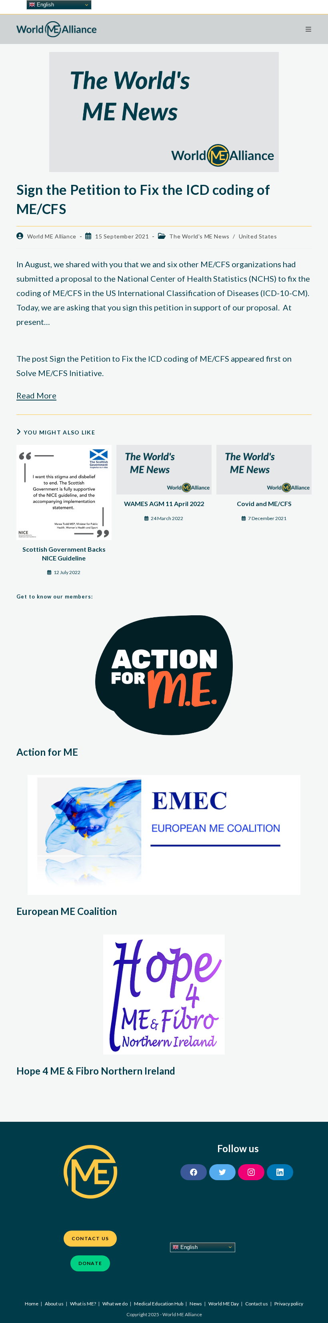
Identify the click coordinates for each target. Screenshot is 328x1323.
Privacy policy (288, 1304)
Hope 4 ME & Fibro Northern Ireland (95, 1071)
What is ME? (83, 1304)
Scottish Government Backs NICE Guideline (64, 553)
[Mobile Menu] (309, 29)
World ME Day (223, 1304)
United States (258, 236)
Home (31, 1304)
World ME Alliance (51, 236)
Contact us (256, 1304)
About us (54, 1304)
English (188, 1247)
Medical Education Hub (158, 1304)
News (196, 1304)
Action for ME (47, 752)
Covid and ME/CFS (264, 503)
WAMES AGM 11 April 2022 (164, 503)
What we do (115, 1304)
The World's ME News (199, 236)
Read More (36, 395)
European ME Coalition (66, 911)
